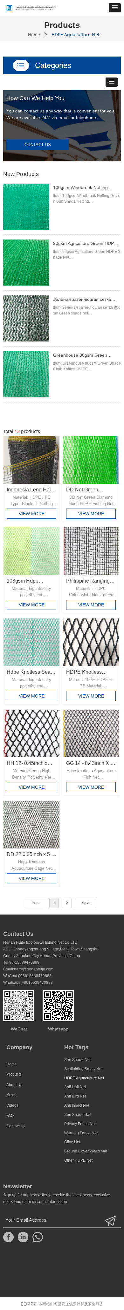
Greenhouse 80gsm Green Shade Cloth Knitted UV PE (80, 356)
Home (34, 34)
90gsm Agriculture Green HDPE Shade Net (85, 244)
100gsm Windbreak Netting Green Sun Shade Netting (80, 188)
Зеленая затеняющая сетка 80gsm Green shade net (82, 300)
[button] (115, 7)
